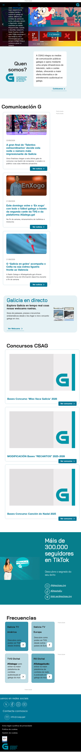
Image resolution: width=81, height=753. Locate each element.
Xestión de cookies (10, 732)
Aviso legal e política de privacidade (17, 725)
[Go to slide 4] (46, 43)
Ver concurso (66, 403)
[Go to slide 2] (38, 43)
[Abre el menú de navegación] (3, 4)
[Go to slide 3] (42, 43)
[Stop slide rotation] (31, 43)
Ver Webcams (14, 328)
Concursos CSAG (27, 345)
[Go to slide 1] (34, 43)
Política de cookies (10, 729)
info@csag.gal (18, 716)
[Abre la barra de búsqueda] (19, 4)
